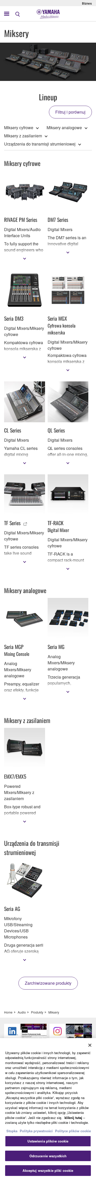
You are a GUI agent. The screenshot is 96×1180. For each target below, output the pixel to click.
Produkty (37, 1012)
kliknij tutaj (73, 1117)
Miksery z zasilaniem (23, 136)
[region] (48, 1109)
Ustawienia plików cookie (47, 1141)
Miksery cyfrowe (18, 127)
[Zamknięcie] (89, 1045)
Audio (22, 1012)
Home (8, 1012)
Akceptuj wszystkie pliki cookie (48, 1170)
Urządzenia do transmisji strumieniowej (40, 144)
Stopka (12, 1130)
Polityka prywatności (36, 1130)
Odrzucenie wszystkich (48, 1155)
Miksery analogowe (64, 127)
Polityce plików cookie (73, 1130)
